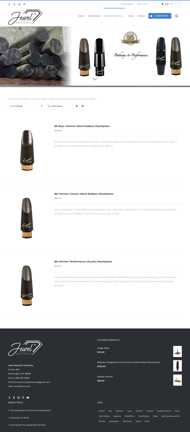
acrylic (102, 411)
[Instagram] (18, 397)
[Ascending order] (42, 106)
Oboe (155, 416)
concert (149, 411)
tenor (147, 421)
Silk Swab (127, 421)
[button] (176, 15)
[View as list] (83, 106)
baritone (120, 411)
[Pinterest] (23, 397)
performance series (170, 416)
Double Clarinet (164, 411)
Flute (177, 411)
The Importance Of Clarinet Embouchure (30, 410)
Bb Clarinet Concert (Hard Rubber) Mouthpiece (83, 193)
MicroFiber (129, 416)
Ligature (117, 416)
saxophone (114, 421)
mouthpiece (143, 416)
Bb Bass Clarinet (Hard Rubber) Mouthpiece (82, 126)
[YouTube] (28, 397)
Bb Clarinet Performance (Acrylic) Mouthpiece (83, 261)
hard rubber (104, 416)
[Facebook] (9, 397)
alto (110, 411)
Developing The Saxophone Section (28, 425)
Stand (138, 421)
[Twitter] (14, 397)
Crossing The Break (19, 417)
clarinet (139, 411)
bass (129, 411)
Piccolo (102, 421)
